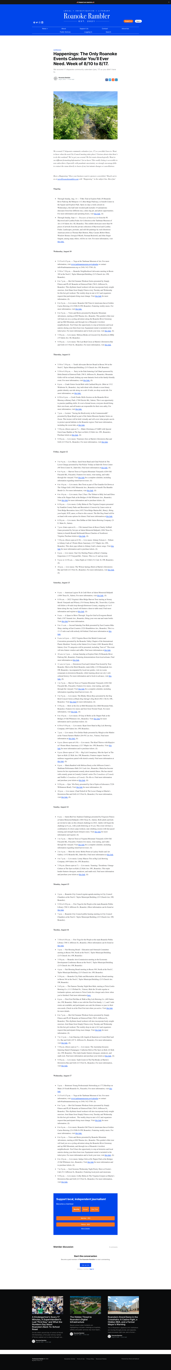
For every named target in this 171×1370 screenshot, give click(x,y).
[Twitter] (37, 22)
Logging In (88, 32)
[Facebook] (34, 22)
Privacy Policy (90, 1359)
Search (108, 32)
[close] (168, 2)
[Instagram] (40, 22)
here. (89, 995)
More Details (85, 1228)
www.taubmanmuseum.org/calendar (84, 264)
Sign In (138, 21)
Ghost (130, 1358)
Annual (85, 1209)
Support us (128, 21)
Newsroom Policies (101, 1359)
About (63, 29)
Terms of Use (81, 1359)
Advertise (125, 29)
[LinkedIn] (42, 22)
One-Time (94, 1209)
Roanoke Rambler (64, 77)
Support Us (84, 29)
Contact (105, 29)
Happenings (57, 50)
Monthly (76, 1209)
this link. (61, 241)
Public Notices (65, 32)
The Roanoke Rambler (38, 1358)
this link (97, 213)
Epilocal (137, 1358)
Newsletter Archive (69, 1359)
